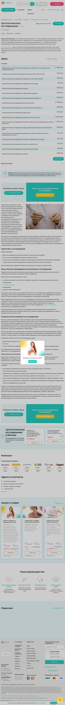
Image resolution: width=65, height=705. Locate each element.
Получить (32, 361)
